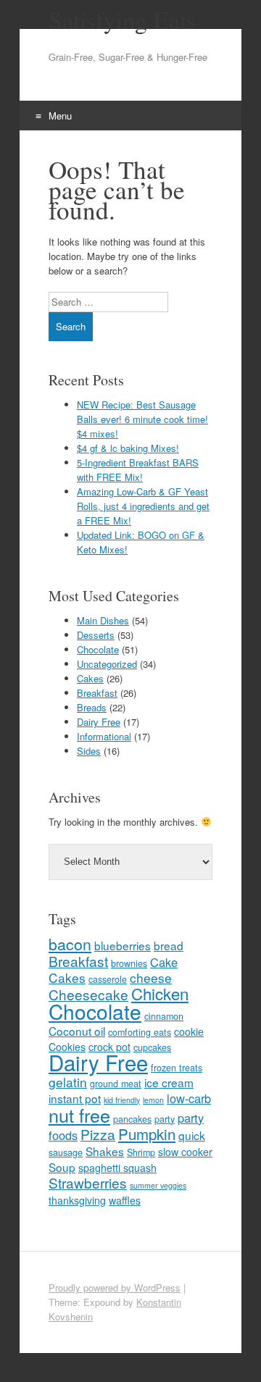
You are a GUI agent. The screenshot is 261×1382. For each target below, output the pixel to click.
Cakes (90, 678)
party (164, 1119)
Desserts (96, 635)
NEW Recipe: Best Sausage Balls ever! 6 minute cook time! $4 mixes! (142, 419)
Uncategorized (107, 664)
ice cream (169, 1082)
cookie (189, 1031)
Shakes (105, 1151)
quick (191, 1135)
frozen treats (176, 1067)
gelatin (68, 1082)
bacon (70, 944)
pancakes (132, 1119)
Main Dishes (103, 620)
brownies (129, 963)
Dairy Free (98, 722)
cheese (151, 977)
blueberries (122, 945)
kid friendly (122, 1099)
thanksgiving (77, 1200)
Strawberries (88, 1182)
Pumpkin (146, 1133)
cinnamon (163, 1016)
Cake (164, 962)
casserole (107, 979)
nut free (79, 1115)
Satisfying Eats (122, 19)
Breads (92, 707)
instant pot (75, 1098)
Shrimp (141, 1152)
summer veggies (158, 1185)
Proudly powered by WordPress (115, 1287)
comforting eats (139, 1032)
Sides (89, 751)
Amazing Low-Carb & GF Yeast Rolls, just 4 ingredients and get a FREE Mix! (143, 506)
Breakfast (97, 693)
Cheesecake (88, 994)
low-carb (189, 1098)
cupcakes (152, 1047)
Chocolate (98, 649)
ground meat (115, 1083)
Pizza (97, 1134)
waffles (125, 1200)
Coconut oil (77, 1031)
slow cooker (185, 1151)
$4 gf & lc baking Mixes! (128, 448)
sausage (66, 1152)
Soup (62, 1167)
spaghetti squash (117, 1167)
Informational (104, 736)
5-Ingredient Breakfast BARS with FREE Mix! (138, 470)
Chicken (159, 993)
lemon (153, 1099)
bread (168, 945)
